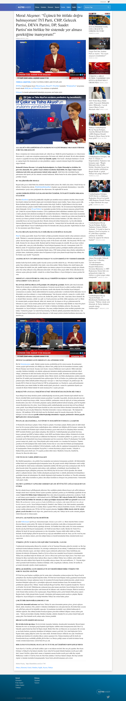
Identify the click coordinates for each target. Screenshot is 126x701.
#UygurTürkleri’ (37, 209)
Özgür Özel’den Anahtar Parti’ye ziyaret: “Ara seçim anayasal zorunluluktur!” (98, 53)
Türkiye (50, 667)
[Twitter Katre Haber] (109, 2)
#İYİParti (19, 86)
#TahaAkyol (37, 88)
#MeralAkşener (40, 86)
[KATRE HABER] (23, 7)
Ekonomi (50, 7)
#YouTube (56, 86)
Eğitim (68, 7)
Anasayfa (103, 1)
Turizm (63, 7)
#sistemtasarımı (25, 364)
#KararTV (49, 86)
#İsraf (17, 236)
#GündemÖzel (71, 86)
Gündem (43, 7)
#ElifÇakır (28, 88)
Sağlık (74, 7)
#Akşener (19, 92)
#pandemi (25, 199)
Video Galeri (19, 685)
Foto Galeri (19, 683)
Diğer (79, 7)
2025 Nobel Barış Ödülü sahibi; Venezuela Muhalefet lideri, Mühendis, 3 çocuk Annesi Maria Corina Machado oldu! (99, 104)
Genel (29, 667)
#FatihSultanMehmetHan (42, 187)
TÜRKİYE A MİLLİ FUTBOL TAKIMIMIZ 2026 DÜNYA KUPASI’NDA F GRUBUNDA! (99, 79)
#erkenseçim (25, 522)
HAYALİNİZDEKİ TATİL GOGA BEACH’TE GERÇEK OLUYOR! (98, 29)
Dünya (37, 7)
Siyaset (57, 7)
